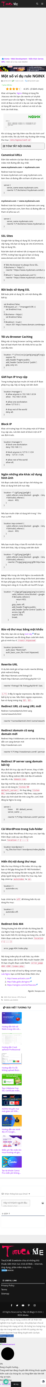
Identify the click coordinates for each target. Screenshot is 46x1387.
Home (6, 59)
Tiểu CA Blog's (28, 1312)
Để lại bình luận (33, 81)
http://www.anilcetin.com (18, 978)
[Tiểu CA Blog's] (10, 4)
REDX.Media (23, 1315)
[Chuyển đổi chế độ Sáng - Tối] (43, 1381)
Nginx (19, 93)
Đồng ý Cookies (7, 1336)
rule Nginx (5, 974)
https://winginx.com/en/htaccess (21, 985)
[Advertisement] (23, 32)
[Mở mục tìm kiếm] (37, 4)
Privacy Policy (7, 1285)
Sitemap (5, 1293)
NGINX (6, 1000)
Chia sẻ (23, 997)
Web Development (19, 59)
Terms (4, 1289)
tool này (28, 634)
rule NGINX (14, 1000)
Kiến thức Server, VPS (12, 997)
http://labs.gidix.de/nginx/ (18, 981)
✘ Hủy (16, 1384)
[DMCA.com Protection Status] (7, 1270)
